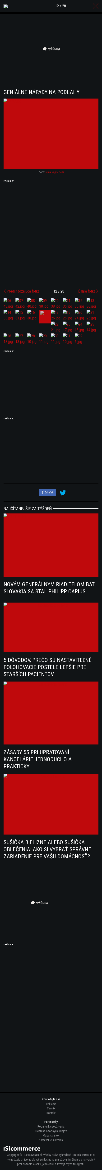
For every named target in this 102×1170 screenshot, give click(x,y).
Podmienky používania (51, 1126)
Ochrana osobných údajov (51, 1131)
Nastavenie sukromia (51, 1140)
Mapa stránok (51, 1135)
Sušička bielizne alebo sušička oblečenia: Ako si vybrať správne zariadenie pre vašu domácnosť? (47, 849)
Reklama (51, 1104)
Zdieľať (48, 492)
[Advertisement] (51, 234)
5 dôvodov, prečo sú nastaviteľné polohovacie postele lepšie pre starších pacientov (48, 667)
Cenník (51, 1108)
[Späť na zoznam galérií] (95, 6)
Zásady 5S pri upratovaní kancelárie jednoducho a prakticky (38, 759)
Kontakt (51, 1113)
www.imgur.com (54, 172)
